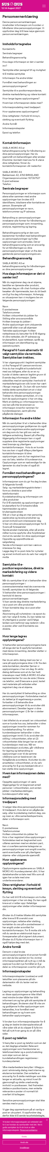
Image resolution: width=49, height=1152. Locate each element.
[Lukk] (45, 1121)
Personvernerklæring (28, 1130)
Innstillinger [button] (24, 1147)
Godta (24, 1136)
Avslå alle (24, 1142)
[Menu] (44, 6)
